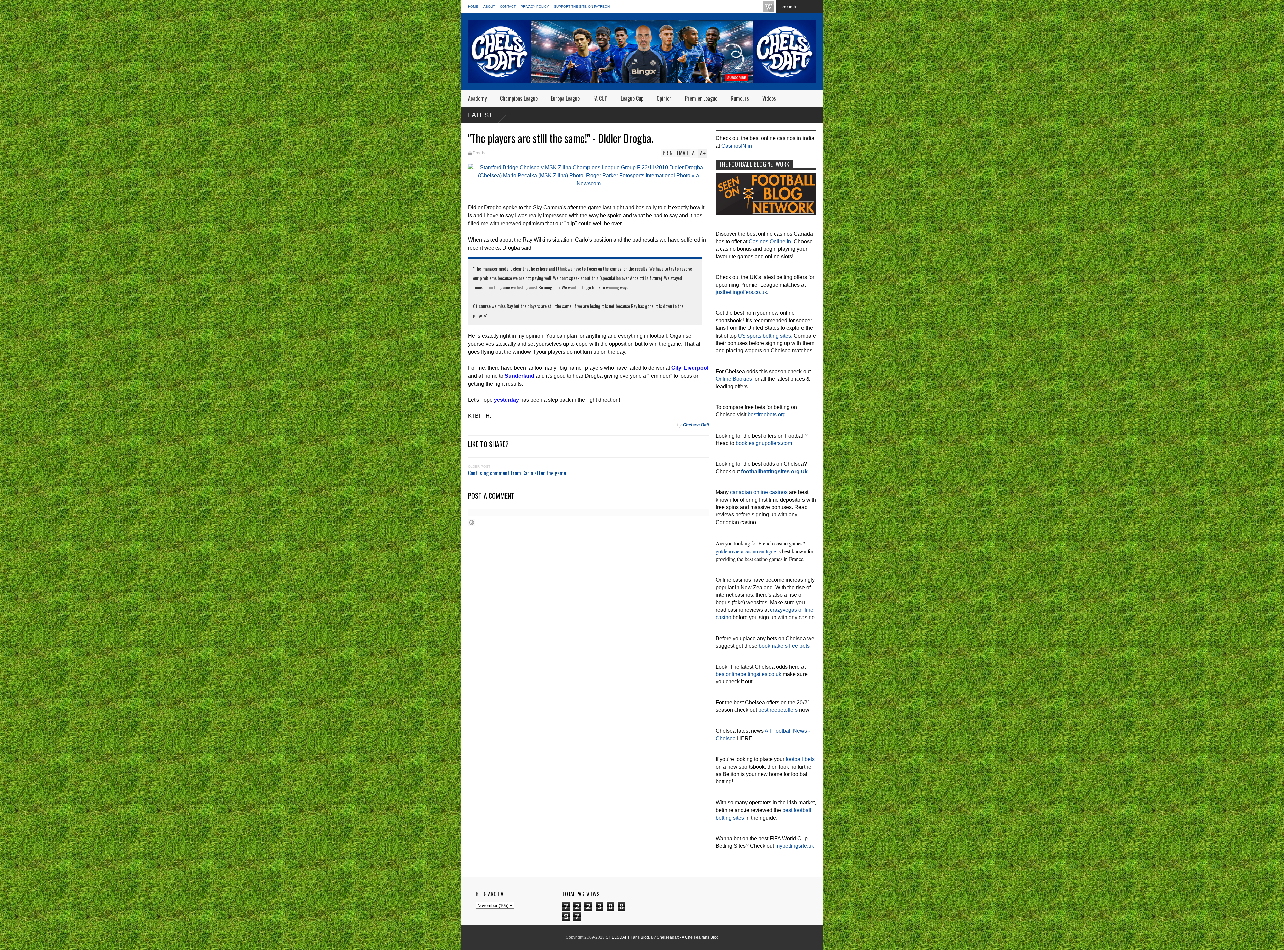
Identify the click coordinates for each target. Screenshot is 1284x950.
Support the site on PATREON (582, 6)
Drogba (480, 153)
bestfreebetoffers (778, 710)
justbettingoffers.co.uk (741, 292)
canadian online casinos (759, 492)
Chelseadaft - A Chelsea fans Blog (688, 937)
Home (473, 6)
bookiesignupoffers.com (764, 443)
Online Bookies (734, 379)
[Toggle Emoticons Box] (471, 522)
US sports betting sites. (765, 336)
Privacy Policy (535, 6)
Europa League (565, 98)
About (489, 6)
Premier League (701, 98)
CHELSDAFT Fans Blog (627, 937)
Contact (508, 6)
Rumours (740, 98)
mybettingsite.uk (794, 846)
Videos (769, 98)
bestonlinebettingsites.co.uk (748, 674)
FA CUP (600, 98)
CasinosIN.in (736, 146)
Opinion (664, 98)
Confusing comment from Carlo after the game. (517, 473)
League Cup (632, 98)
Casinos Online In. (770, 241)
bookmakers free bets (784, 646)
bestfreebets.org (767, 414)
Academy (477, 98)
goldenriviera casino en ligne (746, 551)
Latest (480, 115)
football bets (800, 759)
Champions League (519, 98)
